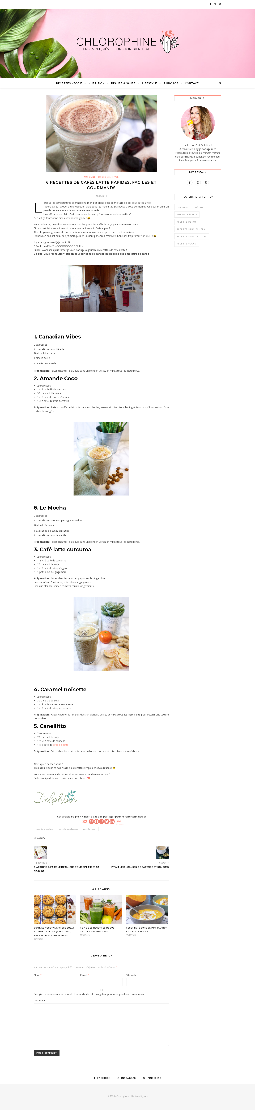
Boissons (104, 177)
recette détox (187, 222)
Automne (90, 177)
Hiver (115, 177)
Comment (39, 1000)
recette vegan (89, 829)
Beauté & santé (123, 83)
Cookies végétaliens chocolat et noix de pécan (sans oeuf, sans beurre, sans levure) (54, 932)
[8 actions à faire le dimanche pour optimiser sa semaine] (40, 852)
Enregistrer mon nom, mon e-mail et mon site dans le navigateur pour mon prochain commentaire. (89, 994)
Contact (192, 83)
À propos (171, 83)
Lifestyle (149, 83)
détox (199, 207)
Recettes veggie (69, 83)
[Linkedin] (112, 821)
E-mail (84, 975)
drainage (183, 207)
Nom (38, 975)
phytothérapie (187, 214)
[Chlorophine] (127, 41)
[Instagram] (101, 821)
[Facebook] (96, 821)
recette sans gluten (45, 829)
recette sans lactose (68, 829)
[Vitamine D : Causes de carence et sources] (162, 852)
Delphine (41, 837)
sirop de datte (61, 744)
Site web (131, 975)
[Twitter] (106, 821)
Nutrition (97, 83)
